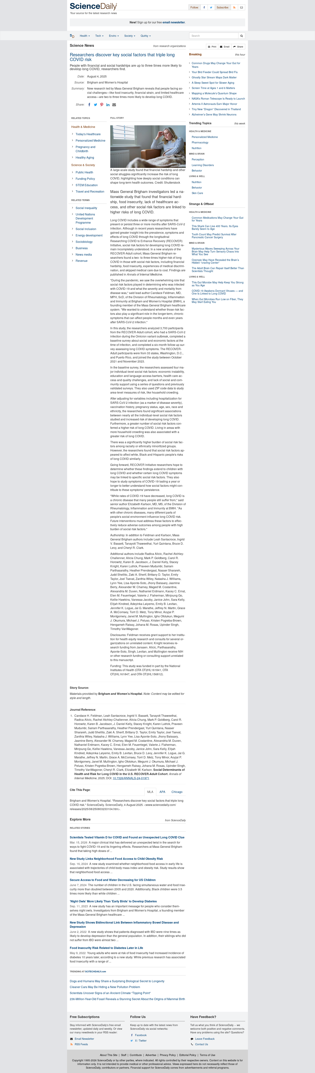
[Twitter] (95, 104)
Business (82, 248)
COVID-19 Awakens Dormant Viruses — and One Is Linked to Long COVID (217, 292)
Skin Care (197, 193)
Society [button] (128, 35)
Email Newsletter (84, 1038)
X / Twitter (141, 1040)
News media (84, 254)
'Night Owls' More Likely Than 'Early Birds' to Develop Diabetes (113, 901)
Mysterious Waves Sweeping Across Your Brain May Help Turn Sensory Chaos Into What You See (215, 251)
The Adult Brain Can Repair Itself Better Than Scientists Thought (218, 269)
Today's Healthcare (88, 134)
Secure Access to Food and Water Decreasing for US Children (113, 880)
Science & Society (83, 165)
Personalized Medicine (90, 140)
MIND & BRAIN (197, 153)
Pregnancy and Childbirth (85, 149)
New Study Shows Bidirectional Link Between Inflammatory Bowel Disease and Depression (124, 924)
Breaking (195, 54)
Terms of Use (207, 1055)
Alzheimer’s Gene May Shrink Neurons (214, 114)
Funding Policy (85, 178)
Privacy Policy (168, 1055)
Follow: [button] (194, 7)
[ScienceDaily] (93, 6)
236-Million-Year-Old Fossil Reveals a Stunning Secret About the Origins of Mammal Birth (127, 999)
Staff (123, 1055)
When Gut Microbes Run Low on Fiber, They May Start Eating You (217, 300)
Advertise (150, 1055)
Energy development (89, 235)
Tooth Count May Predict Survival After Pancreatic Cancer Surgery (214, 235)
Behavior (197, 170)
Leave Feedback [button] (205, 1038)
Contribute (136, 1055)
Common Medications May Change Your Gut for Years (217, 219)
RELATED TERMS (80, 200)
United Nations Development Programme (85, 218)
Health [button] (84, 35)
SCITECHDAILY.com (95, 971)
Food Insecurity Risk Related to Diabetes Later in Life (106, 948)
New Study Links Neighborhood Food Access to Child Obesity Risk (116, 858)
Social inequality (86, 208)
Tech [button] (98, 35)
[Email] (114, 104)
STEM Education (87, 185)
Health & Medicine (83, 127)
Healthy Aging (85, 157)
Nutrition (196, 148)
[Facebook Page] (204, 7)
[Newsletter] (241, 7)
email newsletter (174, 22)
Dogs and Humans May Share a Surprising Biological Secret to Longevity (117, 981)
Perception (198, 159)
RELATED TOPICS (80, 118)
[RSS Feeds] (234, 7)
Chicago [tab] (177, 792)
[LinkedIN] (108, 104)
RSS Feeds (81, 1044)
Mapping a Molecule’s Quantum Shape (214, 93)
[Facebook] (89, 104)
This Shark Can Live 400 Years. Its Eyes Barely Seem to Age (215, 227)
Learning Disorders (203, 165)
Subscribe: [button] (223, 7)
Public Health (84, 172)
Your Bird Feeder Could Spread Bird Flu (215, 72)
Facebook (141, 1035)
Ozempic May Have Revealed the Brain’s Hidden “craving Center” (215, 261)
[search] (241, 36)
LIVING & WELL (197, 176)
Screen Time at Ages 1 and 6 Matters (213, 88)
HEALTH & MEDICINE (200, 131)
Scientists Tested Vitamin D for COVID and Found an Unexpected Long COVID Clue (127, 837)
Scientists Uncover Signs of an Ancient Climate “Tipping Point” (110, 993)
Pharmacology (200, 142)
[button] (212, 46)
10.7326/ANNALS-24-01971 (131, 778)
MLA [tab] (150, 792)
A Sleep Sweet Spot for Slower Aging (213, 82)
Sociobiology (84, 242)
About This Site (108, 1055)
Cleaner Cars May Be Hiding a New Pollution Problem (105, 987)
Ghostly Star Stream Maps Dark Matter (214, 77)
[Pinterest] (102, 104)
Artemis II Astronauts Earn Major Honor (214, 104)
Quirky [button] (145, 35)
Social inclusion (86, 229)
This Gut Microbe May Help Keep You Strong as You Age (218, 283)
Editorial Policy (187, 1055)
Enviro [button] (113, 35)
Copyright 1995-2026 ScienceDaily (92, 1060)
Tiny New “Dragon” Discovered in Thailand (216, 109)
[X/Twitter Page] (211, 7)
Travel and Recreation (90, 191)
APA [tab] (162, 792)
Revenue (82, 261)
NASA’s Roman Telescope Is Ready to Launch (218, 98)
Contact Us (201, 1044)
